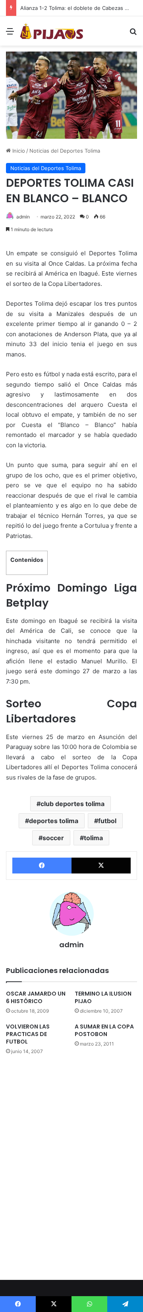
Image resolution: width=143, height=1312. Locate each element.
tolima (93, 838)
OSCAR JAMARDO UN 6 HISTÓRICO (36, 997)
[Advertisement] (71, 121)
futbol (107, 821)
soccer (53, 838)
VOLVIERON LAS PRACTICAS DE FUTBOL (28, 1034)
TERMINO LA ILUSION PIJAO (103, 997)
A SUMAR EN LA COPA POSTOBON (104, 1030)
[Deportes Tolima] (51, 31)
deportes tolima (53, 821)
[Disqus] (71, 1166)
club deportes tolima (72, 804)
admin (23, 217)
